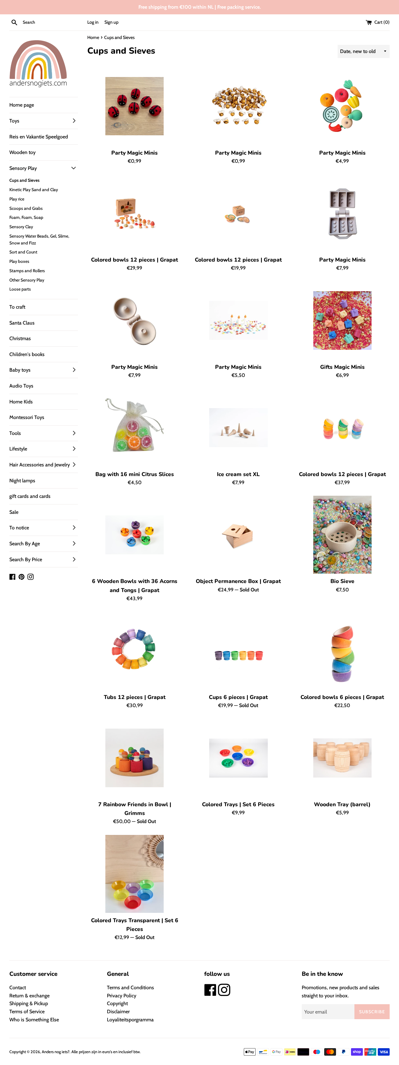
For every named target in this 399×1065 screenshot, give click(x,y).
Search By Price (25, 559)
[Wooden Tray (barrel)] (342, 758)
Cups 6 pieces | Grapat (238, 697)
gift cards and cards (29, 496)
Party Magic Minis (134, 153)
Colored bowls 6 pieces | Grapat (342, 697)
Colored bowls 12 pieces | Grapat (134, 259)
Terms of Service (27, 1011)
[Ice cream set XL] (238, 428)
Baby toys (20, 370)
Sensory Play (23, 168)
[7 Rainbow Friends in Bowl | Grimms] (134, 758)
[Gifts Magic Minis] (342, 320)
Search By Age (24, 544)
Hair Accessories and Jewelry (39, 465)
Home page (21, 105)
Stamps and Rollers (27, 270)
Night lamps (22, 481)
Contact (17, 987)
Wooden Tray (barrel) (342, 804)
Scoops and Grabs (26, 208)
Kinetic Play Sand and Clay (33, 189)
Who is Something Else (34, 1020)
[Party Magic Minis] (134, 106)
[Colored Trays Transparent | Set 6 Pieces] (134, 874)
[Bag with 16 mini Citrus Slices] (134, 428)
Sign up (111, 22)
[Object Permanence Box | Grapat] (238, 535)
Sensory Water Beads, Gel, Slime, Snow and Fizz (39, 239)
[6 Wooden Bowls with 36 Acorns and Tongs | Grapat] (134, 535)
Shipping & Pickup (28, 1003)
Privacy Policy (121, 996)
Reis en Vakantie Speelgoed (38, 137)
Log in (93, 22)
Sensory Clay (21, 226)
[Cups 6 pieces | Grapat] (238, 651)
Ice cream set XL (238, 474)
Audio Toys (21, 386)
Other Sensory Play (26, 279)
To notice (19, 528)
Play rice (16, 198)
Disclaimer (118, 1011)
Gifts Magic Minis (342, 367)
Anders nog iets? (56, 1051)
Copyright (117, 1003)
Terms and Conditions (130, 987)
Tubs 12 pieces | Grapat (135, 697)
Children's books (27, 354)
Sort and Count (23, 251)
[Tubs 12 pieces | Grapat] (134, 651)
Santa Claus (22, 323)
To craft (17, 307)
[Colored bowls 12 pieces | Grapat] (134, 213)
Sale (13, 512)
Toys (14, 121)
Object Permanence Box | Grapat (238, 581)
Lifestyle (18, 449)
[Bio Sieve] (342, 535)
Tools (15, 433)
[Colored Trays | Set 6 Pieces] (238, 758)
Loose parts (20, 289)
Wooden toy (22, 152)
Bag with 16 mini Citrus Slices (134, 474)
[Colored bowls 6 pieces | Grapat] (342, 651)
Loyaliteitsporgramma (130, 1020)
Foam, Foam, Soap (26, 217)
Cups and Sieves (24, 180)
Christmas (20, 338)
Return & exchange (29, 996)
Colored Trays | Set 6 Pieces (238, 804)
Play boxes (19, 261)
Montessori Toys (26, 417)
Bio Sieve (342, 581)
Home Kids (21, 402)
